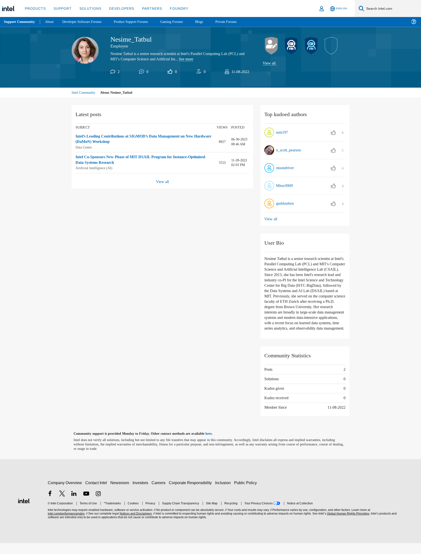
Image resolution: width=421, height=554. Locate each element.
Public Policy (246, 493)
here (212, 444)
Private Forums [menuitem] (236, 21)
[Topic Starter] (271, 46)
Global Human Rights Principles (347, 524)
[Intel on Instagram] (98, 505)
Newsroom (120, 493)
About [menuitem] (50, 21)
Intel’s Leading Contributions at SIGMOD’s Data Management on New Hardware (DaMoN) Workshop (139, 139)
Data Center (85, 147)
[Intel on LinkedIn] (74, 505)
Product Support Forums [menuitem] (137, 21)
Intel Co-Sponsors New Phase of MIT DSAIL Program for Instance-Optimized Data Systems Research (136, 160)
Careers (159, 493)
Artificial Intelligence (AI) (94, 168)
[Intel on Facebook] (50, 505)
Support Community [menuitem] (20, 22)
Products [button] (35, 8)
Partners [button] (147, 8)
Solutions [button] (88, 8)
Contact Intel (97, 493)
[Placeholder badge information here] (331, 46)
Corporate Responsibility (191, 493)
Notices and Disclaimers (135, 524)
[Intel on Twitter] (62, 505)
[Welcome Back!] (291, 46)
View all (269, 63)
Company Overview (65, 493)
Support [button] (61, 8)
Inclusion (224, 493)
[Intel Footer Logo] (24, 511)
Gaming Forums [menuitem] (180, 21)
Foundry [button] (173, 8)
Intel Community (84, 92)
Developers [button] (118, 8)
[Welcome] (311, 46)
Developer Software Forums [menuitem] (85, 21)
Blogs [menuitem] (208, 21)
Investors (141, 493)
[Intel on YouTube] (86, 505)
